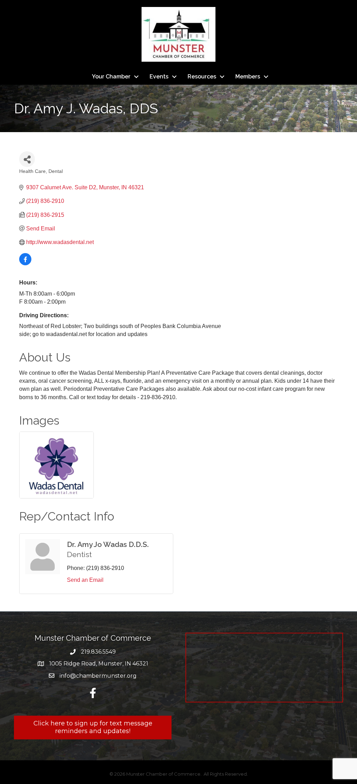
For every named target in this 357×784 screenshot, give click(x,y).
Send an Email (85, 580)
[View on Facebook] (25, 263)
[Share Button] (27, 159)
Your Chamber (111, 76)
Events (159, 76)
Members (247, 76)
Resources (202, 76)
